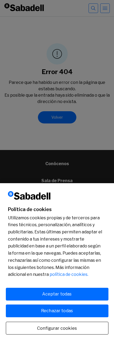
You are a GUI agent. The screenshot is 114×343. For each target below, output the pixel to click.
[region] (57, 263)
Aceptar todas (57, 294)
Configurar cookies (57, 328)
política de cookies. (69, 274)
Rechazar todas (57, 310)
